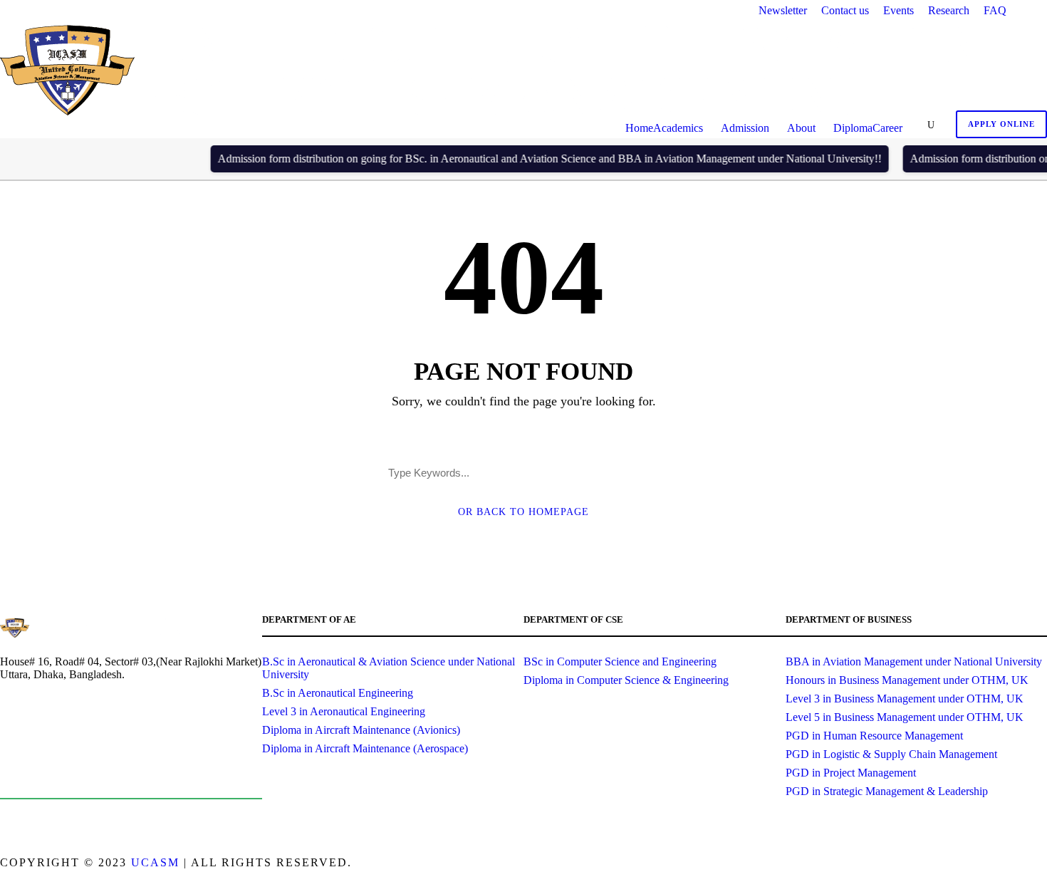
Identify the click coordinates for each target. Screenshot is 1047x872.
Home (639, 128)
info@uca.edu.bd (72, 777)
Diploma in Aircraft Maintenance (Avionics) (361, 730)
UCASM (155, 862)
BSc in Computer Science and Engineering (620, 661)
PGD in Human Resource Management (874, 736)
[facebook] (991, 864)
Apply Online (1001, 124)
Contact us (845, 10)
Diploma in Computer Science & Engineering (626, 680)
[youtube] (1041, 864)
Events (898, 10)
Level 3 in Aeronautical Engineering (343, 711)
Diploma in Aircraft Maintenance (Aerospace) (365, 748)
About (801, 128)
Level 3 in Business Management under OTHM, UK (904, 698)
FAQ (995, 10)
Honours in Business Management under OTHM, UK (907, 680)
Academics (678, 128)
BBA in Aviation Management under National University (914, 661)
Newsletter (783, 10)
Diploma (852, 128)
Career (887, 128)
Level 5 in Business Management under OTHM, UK (904, 717)
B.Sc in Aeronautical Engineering (337, 693)
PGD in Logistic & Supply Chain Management (891, 754)
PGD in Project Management (851, 773)
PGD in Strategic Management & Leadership (887, 791)
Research (948, 10)
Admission (745, 128)
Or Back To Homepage (523, 512)
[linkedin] (1016, 864)
